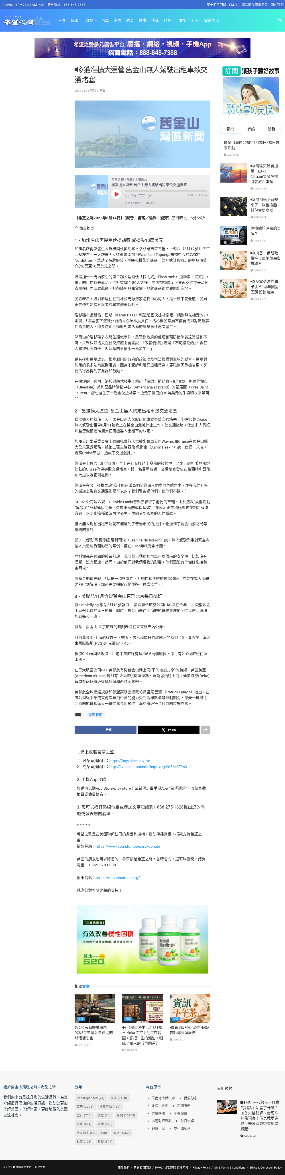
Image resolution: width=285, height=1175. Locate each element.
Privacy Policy (201, 1167)
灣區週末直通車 (92, 1133)
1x (141, 196)
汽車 (105, 20)
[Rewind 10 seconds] (133, 196)
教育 (130, 20)
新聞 (74, 20)
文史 (183, 20)
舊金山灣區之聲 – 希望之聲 (29, 1167)
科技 (167, 20)
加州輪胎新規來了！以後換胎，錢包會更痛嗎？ (265, 205)
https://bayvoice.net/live (129, 761)
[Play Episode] (116, 194)
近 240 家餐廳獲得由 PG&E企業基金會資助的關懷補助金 (94, 1033)
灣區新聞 (95, 715)
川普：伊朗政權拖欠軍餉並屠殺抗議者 (265, 258)
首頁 (62, 20)
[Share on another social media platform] (205, 730)
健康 (142, 20)
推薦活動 (110, 1106)
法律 (155, 20)
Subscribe (132, 203)
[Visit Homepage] (26, 20)
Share (149, 203)
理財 (90, 20)
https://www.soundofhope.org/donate (128, 846)
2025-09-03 (249, 1136)
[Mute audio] (127, 196)
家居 (117, 20)
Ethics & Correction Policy (266, 1167)
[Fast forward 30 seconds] (150, 196)
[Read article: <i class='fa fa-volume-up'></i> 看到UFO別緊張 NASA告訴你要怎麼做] (190, 1008)
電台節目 (211, 20)
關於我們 (277, 4)
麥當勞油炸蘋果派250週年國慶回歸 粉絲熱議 (264, 287)
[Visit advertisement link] (142, 51)
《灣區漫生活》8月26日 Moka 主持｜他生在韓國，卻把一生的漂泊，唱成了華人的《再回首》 (142, 1035)
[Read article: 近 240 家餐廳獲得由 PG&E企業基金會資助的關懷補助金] (95, 1008)
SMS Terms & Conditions (229, 1167)
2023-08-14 (82, 90)
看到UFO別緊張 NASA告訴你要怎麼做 (189, 1030)
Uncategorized (91, 1098)
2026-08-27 (83, 1045)
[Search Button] (280, 20)
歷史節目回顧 (216, 4)
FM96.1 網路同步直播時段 (248, 4)
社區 (195, 20)
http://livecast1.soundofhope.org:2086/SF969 (148, 767)
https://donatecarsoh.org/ (118, 877)
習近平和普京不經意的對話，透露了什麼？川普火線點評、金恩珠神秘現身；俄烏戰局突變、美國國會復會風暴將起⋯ (259, 1115)
